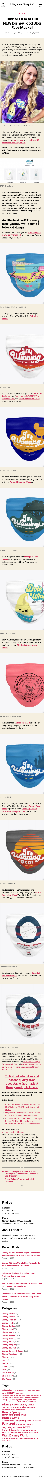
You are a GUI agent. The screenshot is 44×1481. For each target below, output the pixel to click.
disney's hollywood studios (13, 1395)
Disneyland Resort (29, 1400)
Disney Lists (7, 1329)
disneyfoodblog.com (17, 33)
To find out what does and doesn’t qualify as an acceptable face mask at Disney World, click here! (22, 1082)
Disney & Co (19, 1393)
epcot (29, 1420)
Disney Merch (8, 1332)
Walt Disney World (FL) (10, 1438)
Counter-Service (32, 1390)
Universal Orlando (33, 1432)
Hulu (4, 1360)
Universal (25, 1432)
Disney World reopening (14, 1420)
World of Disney (6, 1440)
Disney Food (7, 1323)
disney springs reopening (14, 1415)
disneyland (17, 1400)
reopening (25, 1430)
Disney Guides (8, 1326)
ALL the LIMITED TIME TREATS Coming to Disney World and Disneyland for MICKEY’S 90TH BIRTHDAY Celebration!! (23, 1121)
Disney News (7, 1338)
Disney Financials (9, 1320)
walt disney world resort (28, 1438)
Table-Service (15, 1433)
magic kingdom (9, 1427)
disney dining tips (19, 1397)
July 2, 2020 (34, 33)
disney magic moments (9, 1402)
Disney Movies (8, 1335)
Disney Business (9, 1313)
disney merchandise (27, 1402)
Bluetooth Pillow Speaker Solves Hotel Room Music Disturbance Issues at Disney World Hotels (21, 1296)
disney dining (7, 1397)
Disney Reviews (9, 1348)
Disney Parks (8, 1341)
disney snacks (6, 1409)
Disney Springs (11, 1412)
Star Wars (6, 1379)
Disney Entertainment (32, 1397)
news (26, 1427)
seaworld (33, 1430)
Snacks (5, 1432)
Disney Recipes (9, 1345)
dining (4, 1393)
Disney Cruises (8, 1317)
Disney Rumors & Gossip (13, 1351)
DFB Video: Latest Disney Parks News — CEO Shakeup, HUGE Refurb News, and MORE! (22, 1107)
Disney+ (5, 1357)
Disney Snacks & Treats (18, 1409)
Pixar (4, 1370)
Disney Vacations (9, 1354)
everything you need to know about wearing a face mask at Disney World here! (21, 1067)
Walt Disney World (15, 1435)
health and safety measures (24, 1424)
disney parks (27, 1404)
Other (22, 14)
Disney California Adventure (33, 1395)
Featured (8, 1423)
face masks (37, 1421)
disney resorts (28, 1407)
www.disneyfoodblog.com (13, 1132)
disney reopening (15, 1407)
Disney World (10, 1417)
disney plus (5, 1407)
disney (10, 1392)
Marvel (5, 1363)
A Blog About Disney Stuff (22, 4)
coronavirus (20, 1390)
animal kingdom (9, 1390)
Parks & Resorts (10, 1430)
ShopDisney (7, 1376)
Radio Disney (8, 1373)
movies (19, 1427)
